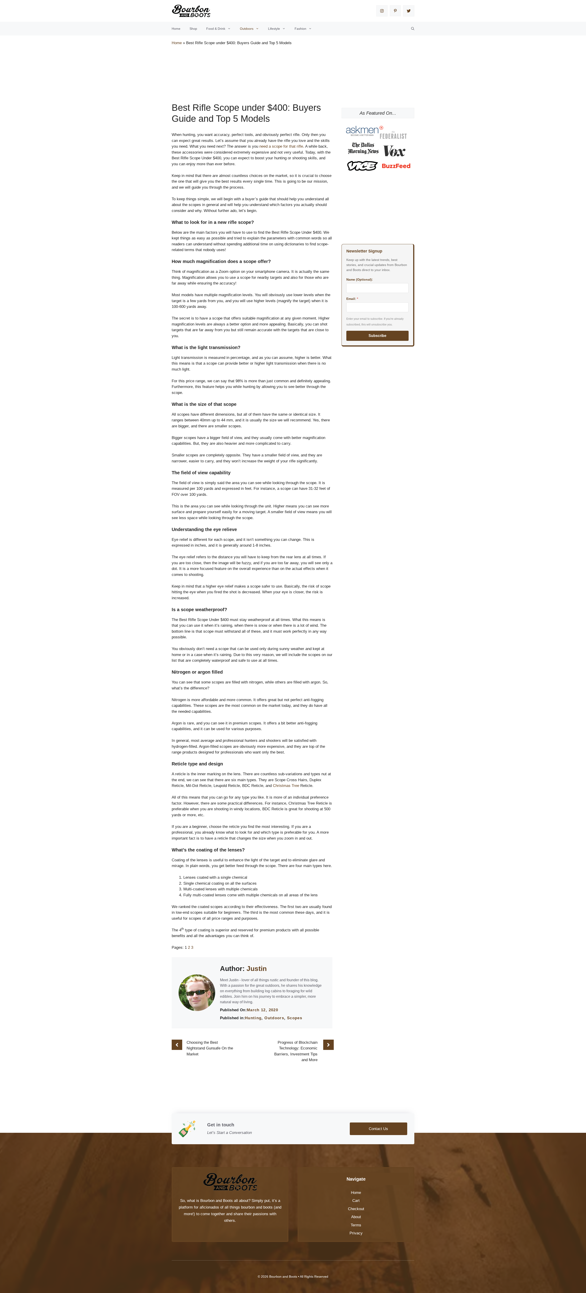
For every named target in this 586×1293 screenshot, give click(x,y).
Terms (356, 1225)
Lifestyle (274, 28)
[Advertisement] (255, 62)
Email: (352, 299)
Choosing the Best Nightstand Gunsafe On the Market (210, 1048)
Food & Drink (215, 28)
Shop (193, 28)
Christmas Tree (286, 785)
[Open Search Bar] (413, 28)
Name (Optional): (359, 279)
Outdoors (246, 28)
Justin (257, 968)
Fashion (300, 28)
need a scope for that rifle (281, 146)
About (356, 1217)
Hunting (253, 1018)
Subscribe (377, 336)
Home (176, 28)
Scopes (294, 1018)
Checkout (356, 1209)
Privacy (356, 1233)
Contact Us (378, 1129)
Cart (356, 1200)
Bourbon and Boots (216, 1200)
